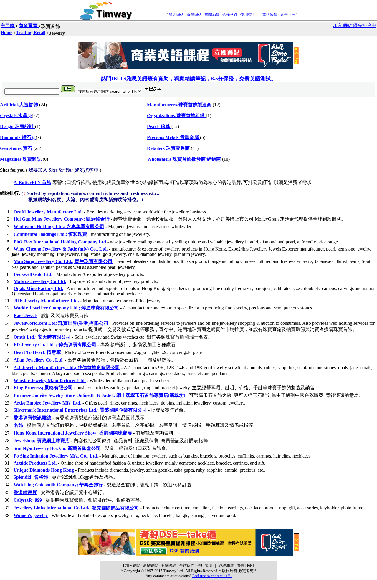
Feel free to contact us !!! (212, 576)
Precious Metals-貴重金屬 (173, 137)
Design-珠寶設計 (17, 126)
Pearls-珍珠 (159, 126)
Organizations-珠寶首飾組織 (176, 115)
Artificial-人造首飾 (19, 104)
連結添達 (269, 14)
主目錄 (8, 25)
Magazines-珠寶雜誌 (21, 159)
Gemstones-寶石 (17, 148)
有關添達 (212, 14)
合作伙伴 (230, 14)
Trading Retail (30, 32)
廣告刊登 (287, 14)
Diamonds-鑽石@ (18, 137)
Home (6, 32)
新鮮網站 (194, 14)
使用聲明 (248, 14)
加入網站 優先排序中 (354, 25)
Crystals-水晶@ (16, 115)
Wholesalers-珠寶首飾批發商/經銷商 (184, 159)
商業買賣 (29, 25)
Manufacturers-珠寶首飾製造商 (180, 104)
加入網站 (176, 14)
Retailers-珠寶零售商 (169, 148)
